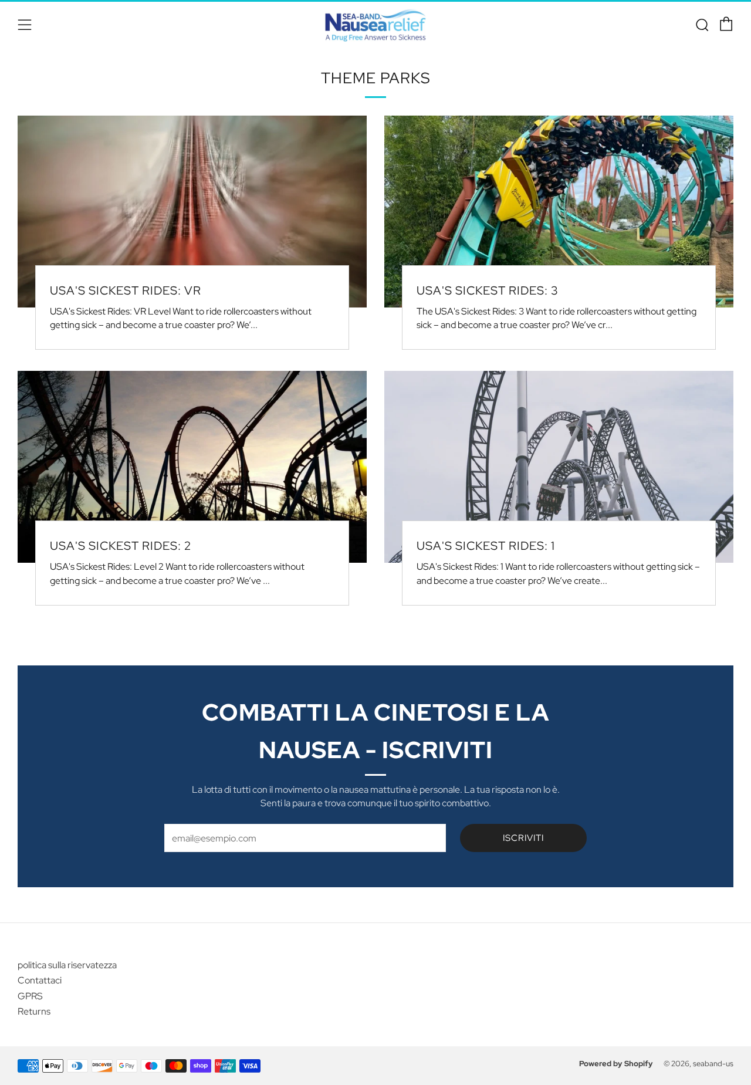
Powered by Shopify (616, 1064)
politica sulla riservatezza (67, 965)
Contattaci (40, 980)
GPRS (30, 996)
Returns (34, 1011)
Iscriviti (523, 838)
